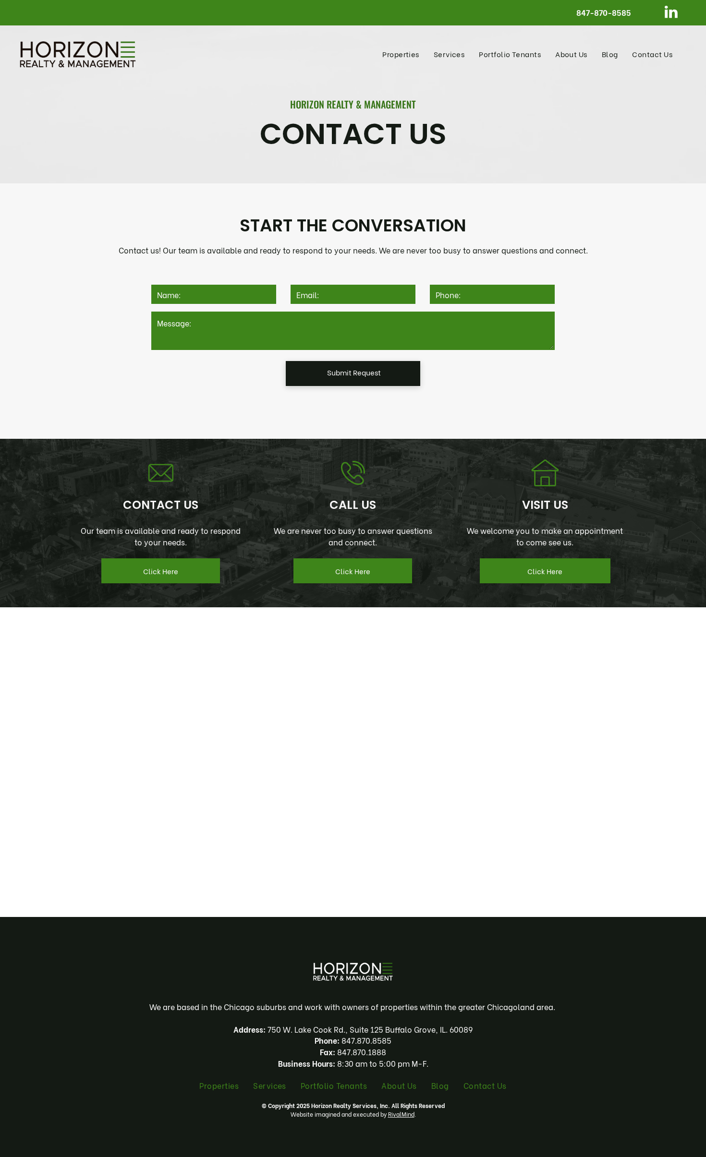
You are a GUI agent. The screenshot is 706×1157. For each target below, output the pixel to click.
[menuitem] (400, 53)
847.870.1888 (361, 1051)
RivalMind (401, 1114)
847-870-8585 (603, 12)
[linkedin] (671, 13)
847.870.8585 (366, 1040)
